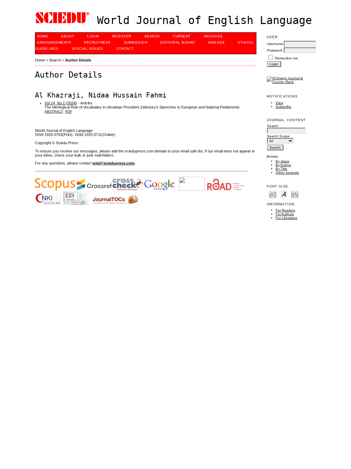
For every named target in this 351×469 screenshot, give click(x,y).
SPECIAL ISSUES (87, 48)
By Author (283, 165)
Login (93, 36)
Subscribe (283, 106)
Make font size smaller (272, 194)
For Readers (285, 210)
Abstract (54, 111)
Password (274, 50)
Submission (135, 42)
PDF (68, 111)
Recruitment (97, 42)
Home (42, 36)
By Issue (282, 161)
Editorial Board (177, 42)
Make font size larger (294, 194)
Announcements (54, 42)
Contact (125, 48)
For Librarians (286, 218)
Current (182, 36)
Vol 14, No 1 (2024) (61, 103)
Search (152, 36)
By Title (281, 169)
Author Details (78, 60)
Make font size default (283, 194)
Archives (213, 36)
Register (121, 36)
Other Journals (287, 172)
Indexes (216, 42)
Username (275, 44)
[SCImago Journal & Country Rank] (291, 82)
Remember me (286, 58)
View (279, 103)
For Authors (285, 214)
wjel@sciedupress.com (113, 163)
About (67, 36)
